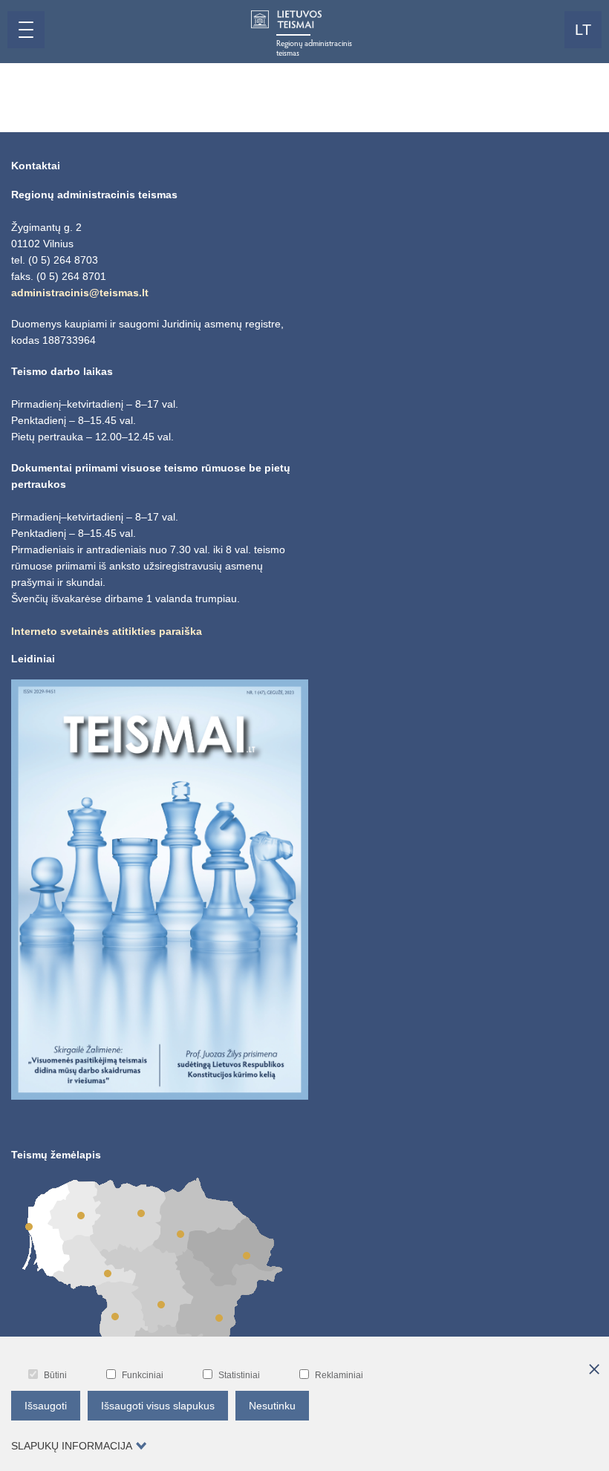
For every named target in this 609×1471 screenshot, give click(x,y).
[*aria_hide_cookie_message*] (594, 1370)
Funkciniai (142, 1375)
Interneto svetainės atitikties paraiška (106, 631)
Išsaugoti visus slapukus (158, 1406)
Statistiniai (239, 1375)
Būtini (55, 1375)
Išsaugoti (46, 1406)
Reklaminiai (339, 1375)
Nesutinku (272, 1406)
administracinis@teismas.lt (80, 293)
